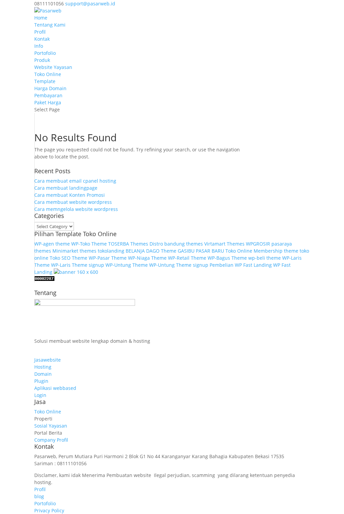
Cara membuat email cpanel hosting (75, 181)
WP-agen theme (52, 244)
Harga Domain (50, 88)
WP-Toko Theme (89, 244)
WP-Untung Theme (126, 265)
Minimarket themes (74, 251)
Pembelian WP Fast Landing (241, 265)
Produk (42, 60)
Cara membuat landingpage (65, 188)
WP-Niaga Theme (147, 258)
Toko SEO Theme (68, 258)
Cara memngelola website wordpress (76, 209)
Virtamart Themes (224, 244)
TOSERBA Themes (128, 244)
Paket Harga (47, 102)
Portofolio (45, 53)
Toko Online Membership (254, 251)
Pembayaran (48, 95)
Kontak (42, 39)
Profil (40, 32)
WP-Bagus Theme (227, 258)
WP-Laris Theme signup (77, 265)
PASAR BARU (210, 251)
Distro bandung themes (176, 244)
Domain (43, 374)
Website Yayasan (53, 67)
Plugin (41, 381)
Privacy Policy (49, 510)
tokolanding (111, 251)
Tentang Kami (50, 25)
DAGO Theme (161, 251)
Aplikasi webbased (55, 388)
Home (40, 17)
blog (39, 496)
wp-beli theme (264, 258)
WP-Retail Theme (187, 258)
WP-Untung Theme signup (178, 265)
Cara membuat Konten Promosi (69, 195)
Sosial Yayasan (50, 426)
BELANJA (135, 251)
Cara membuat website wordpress (73, 202)
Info (38, 46)
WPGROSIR (258, 244)
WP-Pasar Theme (108, 258)
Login (40, 395)
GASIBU (186, 251)
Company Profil (51, 440)
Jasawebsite (47, 360)
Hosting (42, 367)
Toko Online (47, 74)
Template (44, 81)
